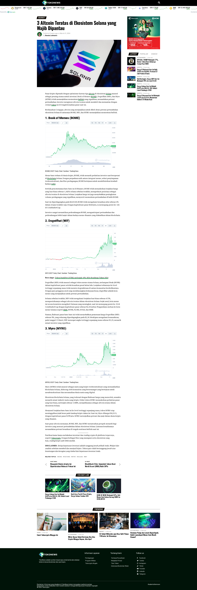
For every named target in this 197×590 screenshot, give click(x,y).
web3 (53, 184)
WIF (86, 456)
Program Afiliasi (90, 560)
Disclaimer (194, 12)
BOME (93, 96)
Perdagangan (89, 558)
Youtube (142, 568)
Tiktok (141, 566)
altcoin (91, 93)
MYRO (74, 456)
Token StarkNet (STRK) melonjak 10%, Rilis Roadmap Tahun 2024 (81, 277)
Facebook (142, 558)
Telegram (142, 574)
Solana (108, 93)
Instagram (142, 563)
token (53, 105)
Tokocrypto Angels (91, 563)
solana (80, 456)
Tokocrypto (56, 438)
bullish (81, 99)
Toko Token (115, 563)
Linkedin (142, 571)
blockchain (51, 178)
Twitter (141, 560)
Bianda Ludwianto (51, 35)
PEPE (65, 310)
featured (67, 456)
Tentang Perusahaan (118, 558)
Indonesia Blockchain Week (120, 566)
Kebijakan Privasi (116, 560)
